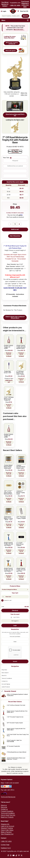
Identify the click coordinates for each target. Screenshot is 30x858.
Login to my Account (7, 826)
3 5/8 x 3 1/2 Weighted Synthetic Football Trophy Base (17, 695)
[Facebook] (8, 855)
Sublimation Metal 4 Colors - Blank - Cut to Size (8, 518)
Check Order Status (7, 830)
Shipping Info (5, 824)
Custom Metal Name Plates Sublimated (8, 467)
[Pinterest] (19, 855)
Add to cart (15, 229)
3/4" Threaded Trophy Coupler (15, 722)
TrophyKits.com (15, 2)
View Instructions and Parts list (15, 114)
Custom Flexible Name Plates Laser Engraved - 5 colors (16, 758)
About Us (4, 675)
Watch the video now (24, 94)
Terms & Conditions (7, 678)
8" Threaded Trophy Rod (13, 746)
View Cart (8, 596)
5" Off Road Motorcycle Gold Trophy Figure (20, 373)
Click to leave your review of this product (15, 317)
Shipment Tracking (7, 828)
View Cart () (24, 11)
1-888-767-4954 (15, 5)
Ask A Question (15, 236)
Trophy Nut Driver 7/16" (7, 372)
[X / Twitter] (21, 855)
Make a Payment (6, 832)
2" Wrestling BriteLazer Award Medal (16, 752)
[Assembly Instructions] (15, 106)
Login (15, 625)
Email (15, 641)
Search (25, 16)
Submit (15, 661)
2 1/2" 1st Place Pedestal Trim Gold (16, 705)
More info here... (19, 29)
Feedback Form (6, 848)
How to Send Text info (8, 815)
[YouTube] (13, 855)
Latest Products (6, 686)
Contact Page (5, 844)
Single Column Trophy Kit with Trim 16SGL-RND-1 (16, 729)
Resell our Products (7, 817)
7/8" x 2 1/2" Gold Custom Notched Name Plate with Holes (8, 493)
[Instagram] (10, 855)
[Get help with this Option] (11, 158)
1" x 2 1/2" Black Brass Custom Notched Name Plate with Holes (21, 544)
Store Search (5, 672)
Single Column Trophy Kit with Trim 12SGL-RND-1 (8, 570)
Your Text (6, 157)
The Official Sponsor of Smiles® (4, 4)
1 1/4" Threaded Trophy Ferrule (15, 717)
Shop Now (4, 669)
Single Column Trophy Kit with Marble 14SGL (21, 347)
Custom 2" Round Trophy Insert (20, 493)
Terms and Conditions (8, 813)
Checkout (15, 610)
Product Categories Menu (9, 589)
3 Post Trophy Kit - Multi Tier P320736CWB (14, 741)
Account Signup (6, 684)
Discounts (4, 807)
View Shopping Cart (7, 834)
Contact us (4, 809)
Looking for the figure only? (15, 120)
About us (4, 805)
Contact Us (5, 681)
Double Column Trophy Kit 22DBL (8, 347)
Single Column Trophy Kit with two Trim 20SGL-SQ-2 (17, 711)
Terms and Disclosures (8, 797)
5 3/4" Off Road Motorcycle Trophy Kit (9, 399)
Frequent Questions (7, 811)
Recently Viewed (10, 691)
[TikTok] (16, 855)
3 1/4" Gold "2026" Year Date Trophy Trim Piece (18, 735)
